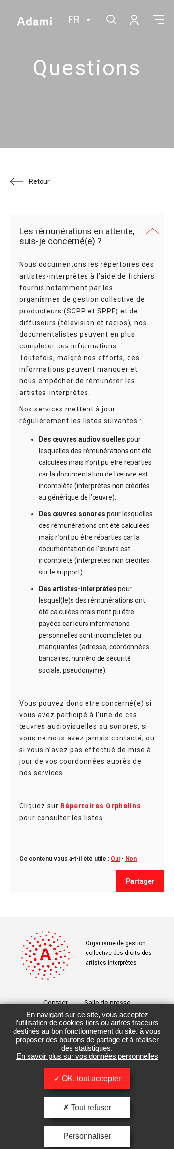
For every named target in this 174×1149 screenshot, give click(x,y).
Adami (34, 21)
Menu (158, 19)
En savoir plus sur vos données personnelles (87, 1056)
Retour (39, 181)
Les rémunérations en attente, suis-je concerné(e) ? (76, 236)
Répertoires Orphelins (100, 806)
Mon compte (134, 19)
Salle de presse (107, 1003)
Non (131, 858)
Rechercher (110, 19)
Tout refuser (90, 1107)
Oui (115, 858)
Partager (140, 881)
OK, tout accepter (90, 1078)
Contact (56, 1003)
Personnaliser (87, 1136)
